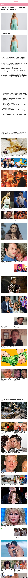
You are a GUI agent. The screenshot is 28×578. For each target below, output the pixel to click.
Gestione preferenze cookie (25, 577)
